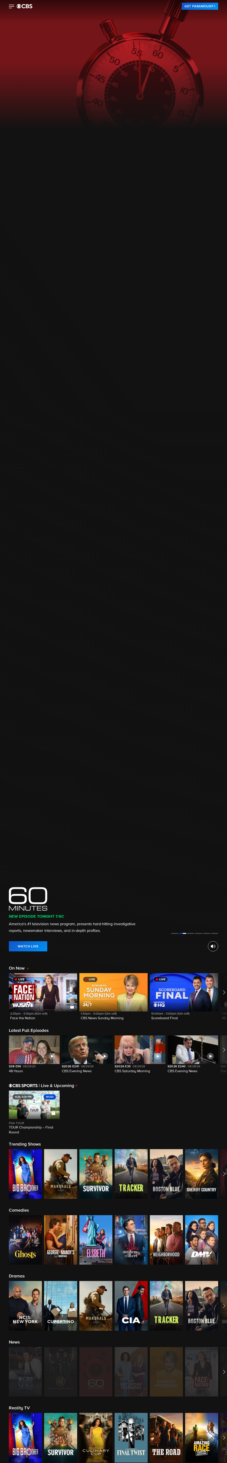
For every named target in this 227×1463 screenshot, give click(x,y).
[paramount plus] (24, 6)
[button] (12, 7)
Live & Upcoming (56, 1086)
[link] (200, 6)
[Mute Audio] (213, 946)
